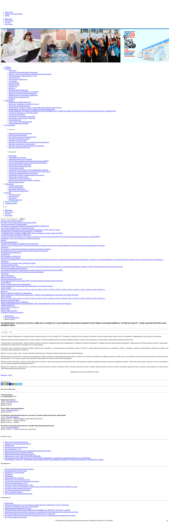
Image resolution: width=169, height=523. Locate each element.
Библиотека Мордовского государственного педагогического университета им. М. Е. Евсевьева (37, 505)
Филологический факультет (18, 135)
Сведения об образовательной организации (23, 72)
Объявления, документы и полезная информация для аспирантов (102, 259)
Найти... (22, 219)
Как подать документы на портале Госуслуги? (24, 104)
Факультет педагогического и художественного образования (29, 142)
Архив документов (7, 275)
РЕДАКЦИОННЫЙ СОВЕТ (29, 303)
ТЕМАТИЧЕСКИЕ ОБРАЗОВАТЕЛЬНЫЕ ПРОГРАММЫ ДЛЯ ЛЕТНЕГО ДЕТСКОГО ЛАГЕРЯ (37, 510)
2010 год (4, 289)
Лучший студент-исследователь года (13, 237)
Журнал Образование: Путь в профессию (14, 302)
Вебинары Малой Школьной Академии (18, 508)
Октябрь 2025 (15, 244)
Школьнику (9, 19)
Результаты (46, 270)
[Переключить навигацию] (1, 64)
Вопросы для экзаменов (9, 259)
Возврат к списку (6, 375)
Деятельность (9, 184)
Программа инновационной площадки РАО (15, 281)
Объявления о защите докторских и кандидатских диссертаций (22, 266)
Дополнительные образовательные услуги (23, 76)
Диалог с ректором (11, 201)
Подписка (49, 286)
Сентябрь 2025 (6, 244)
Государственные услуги (13, 449)
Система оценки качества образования (17, 490)
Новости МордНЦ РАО (8, 277)
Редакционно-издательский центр (20, 166)
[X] (10, 384)
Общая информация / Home (10, 295)
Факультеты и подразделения (14, 472)
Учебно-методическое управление (20, 178)
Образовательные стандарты (14, 478)
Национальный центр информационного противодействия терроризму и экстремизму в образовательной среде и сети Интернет (48, 458)
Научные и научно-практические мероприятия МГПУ (19, 222)
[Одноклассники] (5, 384)
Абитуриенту (9, 20)
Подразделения (10, 125)
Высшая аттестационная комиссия (16, 447)
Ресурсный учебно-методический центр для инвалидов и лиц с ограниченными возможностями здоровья (40, 515)
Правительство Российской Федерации (18, 444)
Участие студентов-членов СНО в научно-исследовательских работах (24, 245)
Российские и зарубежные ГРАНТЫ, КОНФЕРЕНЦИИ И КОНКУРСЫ (25, 226)
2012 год (16, 289)
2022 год (78, 289)
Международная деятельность (19, 191)
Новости (20, 221)
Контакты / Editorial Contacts (10, 300)
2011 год (10, 289)
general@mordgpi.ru (12, 410)
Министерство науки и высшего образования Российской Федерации (28, 451)
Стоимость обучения (28, 263)
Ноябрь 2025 (24, 244)
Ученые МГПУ (6, 282)
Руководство (13, 312)
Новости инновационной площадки (51, 281)
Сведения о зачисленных (17, 114)
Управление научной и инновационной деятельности (26, 175)
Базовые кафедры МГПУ (9, 311)
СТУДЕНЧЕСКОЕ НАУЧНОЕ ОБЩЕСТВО (16, 233)
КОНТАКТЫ (5, 309)
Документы (12, 70)
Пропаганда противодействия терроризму (23, 93)
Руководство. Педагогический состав (17, 479)
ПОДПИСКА (66, 303)
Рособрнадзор (9, 445)
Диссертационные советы (9, 265)
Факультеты (13, 198)
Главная (7, 67)
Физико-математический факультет (20, 133)
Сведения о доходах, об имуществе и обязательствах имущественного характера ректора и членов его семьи (41, 486)
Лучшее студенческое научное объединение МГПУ (43, 237)
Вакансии (12, 88)
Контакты (12, 99)
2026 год (102, 289)
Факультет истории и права (18, 140)
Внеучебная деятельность (17, 189)
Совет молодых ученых (52, 229)
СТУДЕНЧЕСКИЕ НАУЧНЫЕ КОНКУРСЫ (16, 235)
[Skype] (18, 384)
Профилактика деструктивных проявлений (23, 95)
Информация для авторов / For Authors (59, 295)
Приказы (102, 266)
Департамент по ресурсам (17, 157)
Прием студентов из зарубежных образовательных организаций (30, 74)
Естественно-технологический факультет (22, 137)
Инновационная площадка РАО (11, 279)
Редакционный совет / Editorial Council (32, 295)
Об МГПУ (8, 69)
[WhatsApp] (15, 384)
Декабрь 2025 (33, 244)
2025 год (96, 289)
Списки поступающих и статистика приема (23, 113)
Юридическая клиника (16, 182)
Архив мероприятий (8, 224)
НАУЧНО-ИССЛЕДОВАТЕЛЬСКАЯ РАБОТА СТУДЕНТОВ (21, 231)
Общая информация (7, 286)
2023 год (84, 289)
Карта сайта (9, 12)
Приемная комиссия (15, 200)
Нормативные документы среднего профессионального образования (32, 109)
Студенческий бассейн (16, 168)
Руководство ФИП (56, 270)
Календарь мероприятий (9, 242)
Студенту (8, 22)
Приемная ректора (15, 194)
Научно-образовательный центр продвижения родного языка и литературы (30, 513)
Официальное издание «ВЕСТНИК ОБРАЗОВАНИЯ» (23, 456)
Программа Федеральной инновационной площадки (18, 270)
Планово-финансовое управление (20, 164)
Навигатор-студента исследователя (75, 245)
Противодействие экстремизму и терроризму (24, 92)
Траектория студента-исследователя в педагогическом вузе (20, 238)
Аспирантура (5, 254)
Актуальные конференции (10, 228)
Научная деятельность (16, 187)
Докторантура (6, 263)
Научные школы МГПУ (9, 221)
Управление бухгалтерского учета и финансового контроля (28, 170)
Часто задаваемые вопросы (14, 492)
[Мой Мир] (7, 384)
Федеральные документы (9, 249)
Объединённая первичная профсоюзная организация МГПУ (29, 161)
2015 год (34, 289)
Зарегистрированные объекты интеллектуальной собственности (22, 229)
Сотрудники (13, 81)
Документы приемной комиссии (19, 106)
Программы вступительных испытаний (22, 118)
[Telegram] (21, 384)
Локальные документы (43, 249)
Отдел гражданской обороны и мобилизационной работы (28, 163)
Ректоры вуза (13, 86)
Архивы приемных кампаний (18, 123)
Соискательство (16, 263)
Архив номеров (6, 288)
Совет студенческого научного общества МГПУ (47, 233)
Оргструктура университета (18, 79)
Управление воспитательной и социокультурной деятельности (29, 171)
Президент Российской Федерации (16, 442)
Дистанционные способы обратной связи (18, 494)
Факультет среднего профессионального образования (26, 146)
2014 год (28, 289)
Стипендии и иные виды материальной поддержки (22, 481)
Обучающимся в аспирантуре (10, 258)
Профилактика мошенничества (19, 97)
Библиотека (12, 156)
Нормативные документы (96, 245)
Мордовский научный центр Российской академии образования (22, 272)
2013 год (22, 289)
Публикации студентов (56, 245)
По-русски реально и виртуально (16, 517)
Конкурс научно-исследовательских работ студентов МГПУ (80, 237)
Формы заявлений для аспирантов (32, 259)
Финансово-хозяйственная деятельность (18, 488)
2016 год (41, 289)
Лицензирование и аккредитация (16, 471)
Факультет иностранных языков (19, 139)
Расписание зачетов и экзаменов (55, 259)
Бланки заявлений (15, 120)
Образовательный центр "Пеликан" (20, 159)
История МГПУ (14, 83)
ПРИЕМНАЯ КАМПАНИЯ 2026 (20, 102)
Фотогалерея (9, 503)
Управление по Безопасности (18, 177)
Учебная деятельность (16, 186)
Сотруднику (9, 24)
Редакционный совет (21, 286)
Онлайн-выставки (21, 224)
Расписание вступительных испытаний (22, 116)
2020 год (65, 289)
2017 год (47, 289)
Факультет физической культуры (19, 147)
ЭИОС (7, 15)
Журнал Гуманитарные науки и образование (15, 284)
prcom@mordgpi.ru (12, 401)
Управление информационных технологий (23, 173)
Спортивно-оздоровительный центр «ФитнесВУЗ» (22, 506)
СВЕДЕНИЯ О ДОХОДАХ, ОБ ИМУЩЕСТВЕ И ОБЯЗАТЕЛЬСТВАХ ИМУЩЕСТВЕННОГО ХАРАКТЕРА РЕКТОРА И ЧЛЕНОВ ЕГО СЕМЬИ (54, 459)
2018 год (53, 289)
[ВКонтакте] (2, 384)
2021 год (71, 289)
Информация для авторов (37, 286)
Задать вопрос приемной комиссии (20, 121)
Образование (9, 476)
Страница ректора (11, 203)
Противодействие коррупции (18, 90)
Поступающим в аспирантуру (11, 256)
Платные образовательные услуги (16, 483)
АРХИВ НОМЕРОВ (7, 305)
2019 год (59, 289)
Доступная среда (14, 77)
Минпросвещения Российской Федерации (19, 452)
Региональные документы (27, 249)
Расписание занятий (73, 259)
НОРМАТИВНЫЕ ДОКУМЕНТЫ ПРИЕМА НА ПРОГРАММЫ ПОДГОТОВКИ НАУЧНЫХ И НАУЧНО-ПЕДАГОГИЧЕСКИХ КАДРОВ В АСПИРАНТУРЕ (62, 111)
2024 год (90, 289)
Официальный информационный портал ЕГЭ (20, 454)
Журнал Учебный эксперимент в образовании (16, 293)
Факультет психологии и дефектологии (22, 144)
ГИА (19, 259)
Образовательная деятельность (11, 252)
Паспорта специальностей (114, 266)
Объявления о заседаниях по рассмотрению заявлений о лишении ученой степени (71, 266)
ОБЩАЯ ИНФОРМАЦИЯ (10, 303)
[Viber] (13, 384)
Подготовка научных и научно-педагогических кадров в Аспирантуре (24, 251)
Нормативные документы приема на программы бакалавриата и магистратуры (35, 107)
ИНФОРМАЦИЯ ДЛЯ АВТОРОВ (50, 303)
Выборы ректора (14, 84)
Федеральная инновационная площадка (14, 268)
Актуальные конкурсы (26, 228)
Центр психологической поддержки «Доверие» (24, 180)
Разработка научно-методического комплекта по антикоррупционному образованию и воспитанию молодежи (41, 512)
